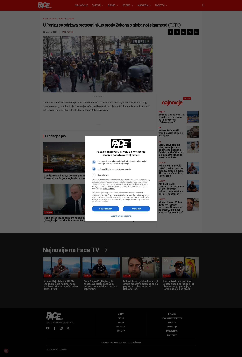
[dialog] (121, 178)
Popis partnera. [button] (109, 189)
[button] (121, 175)
